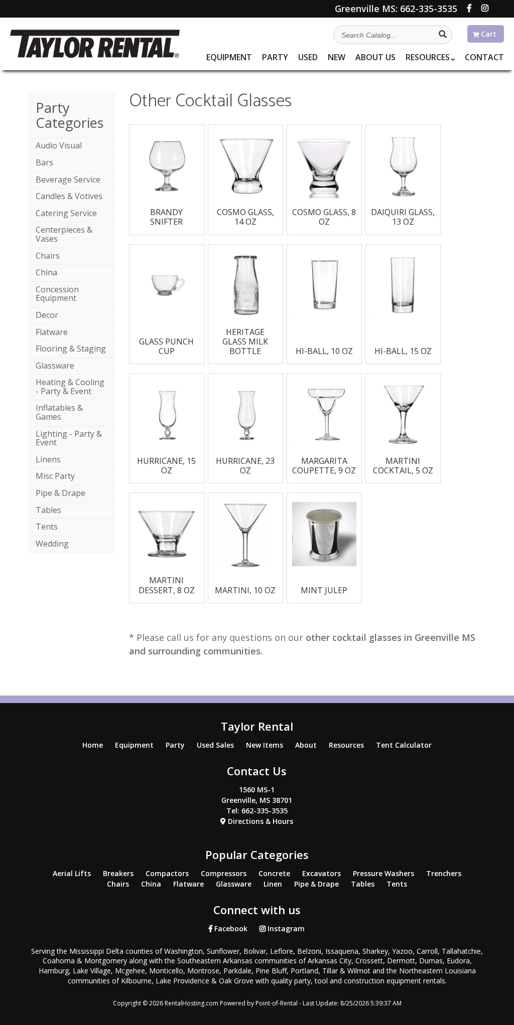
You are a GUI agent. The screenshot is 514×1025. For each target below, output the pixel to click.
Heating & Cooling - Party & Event (70, 387)
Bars (44, 162)
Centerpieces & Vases (64, 234)
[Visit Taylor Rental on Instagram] (484, 8)
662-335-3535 (396, 9)
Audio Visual (59, 145)
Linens (48, 459)
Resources (428, 57)
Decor (47, 314)
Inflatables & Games (59, 412)
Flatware (52, 331)
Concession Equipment (57, 294)
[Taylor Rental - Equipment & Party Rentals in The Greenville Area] (94, 56)
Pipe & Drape (60, 492)
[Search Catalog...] (443, 34)
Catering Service (66, 213)
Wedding (52, 543)
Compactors (167, 873)
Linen (273, 884)
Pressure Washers (383, 873)
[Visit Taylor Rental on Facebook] (469, 8)
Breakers (118, 873)
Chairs (48, 255)
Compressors (223, 873)
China (46, 272)
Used (308, 57)
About (306, 745)
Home (92, 745)
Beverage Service (68, 179)
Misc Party (55, 475)
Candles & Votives (69, 196)
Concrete (274, 873)
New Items (264, 745)
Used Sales (215, 745)
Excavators (321, 873)
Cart (487, 34)
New (336, 57)
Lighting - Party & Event (69, 438)
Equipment (229, 57)
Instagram (285, 928)
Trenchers (443, 873)
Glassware (55, 365)
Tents (47, 526)
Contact (484, 57)
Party (275, 57)
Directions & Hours (259, 821)
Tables (48, 510)
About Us (375, 57)
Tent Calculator (404, 745)
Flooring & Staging (71, 348)
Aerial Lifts (72, 873)
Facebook (229, 928)
